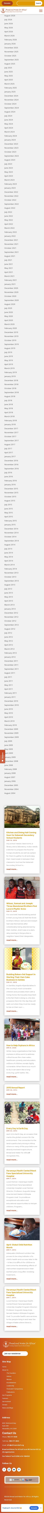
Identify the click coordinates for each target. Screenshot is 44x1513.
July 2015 (8, 504)
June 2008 (8, 765)
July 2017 (8, 448)
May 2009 (8, 749)
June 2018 (8, 404)
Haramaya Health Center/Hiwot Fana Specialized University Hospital (21, 1173)
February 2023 (10, 184)
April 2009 (8, 753)
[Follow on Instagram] (9, 1470)
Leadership (10, 1386)
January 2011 (10, 697)
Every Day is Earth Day (17, 1128)
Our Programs (7, 1395)
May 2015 (8, 512)
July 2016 (8, 472)
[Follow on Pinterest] (19, 1470)
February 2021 (10, 280)
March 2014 (9, 564)
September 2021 (11, 252)
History (9, 1376)
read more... (11, 869)
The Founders (11, 1373)
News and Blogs (7, 1408)
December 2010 (11, 701)
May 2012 (8, 641)
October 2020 (10, 296)
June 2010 (8, 709)
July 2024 (8, 116)
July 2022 (8, 212)
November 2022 (11, 196)
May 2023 (8, 172)
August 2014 (9, 544)
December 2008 (11, 761)
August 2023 (9, 160)
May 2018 (8, 408)
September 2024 (11, 108)
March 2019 (9, 368)
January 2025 (10, 91)
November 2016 (11, 464)
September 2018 (11, 392)
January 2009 (10, 757)
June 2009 (8, 745)
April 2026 (8, 31)
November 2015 (11, 492)
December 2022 (11, 192)
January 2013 (10, 609)
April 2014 (8, 560)
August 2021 (9, 256)
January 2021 (10, 284)
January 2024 (10, 140)
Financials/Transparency (15, 1389)
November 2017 (11, 432)
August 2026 (9, 15)
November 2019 (11, 336)
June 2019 (8, 356)
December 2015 (11, 488)
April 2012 (8, 645)
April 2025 (8, 79)
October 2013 (10, 577)
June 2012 (8, 637)
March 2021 (9, 276)
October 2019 (10, 340)
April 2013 (8, 601)
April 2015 (8, 516)
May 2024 (8, 124)
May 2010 (8, 713)
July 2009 (8, 741)
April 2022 (8, 224)
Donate (7, 3)
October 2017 (10, 436)
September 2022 (11, 204)
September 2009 (11, 737)
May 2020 (8, 316)
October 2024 (10, 104)
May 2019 (8, 360)
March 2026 (9, 35)
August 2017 (9, 444)
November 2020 (11, 292)
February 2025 (10, 87)
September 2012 (11, 625)
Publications (11, 1392)
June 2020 (8, 312)
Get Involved (6, 1401)
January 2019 (10, 376)
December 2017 (11, 428)
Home (4, 1367)
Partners (5, 1398)
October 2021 (10, 248)
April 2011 (8, 689)
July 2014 (8, 548)
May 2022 (8, 220)
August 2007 (9, 777)
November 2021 (11, 244)
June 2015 (8, 508)
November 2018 (11, 384)
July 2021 (8, 260)
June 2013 (8, 593)
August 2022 (9, 208)
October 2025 (10, 55)
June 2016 (8, 476)
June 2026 (8, 23)
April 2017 (8, 452)
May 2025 (8, 75)
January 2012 (10, 657)
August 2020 (9, 304)
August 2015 (9, 500)
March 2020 (9, 324)
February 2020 (10, 328)
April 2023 (8, 176)
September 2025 (11, 59)
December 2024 (11, 96)
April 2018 (8, 412)
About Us (5, 1370)
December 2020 (11, 288)
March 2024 (9, 132)
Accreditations (11, 1383)
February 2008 (10, 769)
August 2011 (9, 673)
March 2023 (9, 180)
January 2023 (10, 188)
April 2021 (8, 272)
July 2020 (8, 308)
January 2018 (10, 424)
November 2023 (11, 148)
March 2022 (9, 228)
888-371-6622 (14, 1441)
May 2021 (8, 268)
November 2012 (11, 617)
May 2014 (8, 557)
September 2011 (11, 669)
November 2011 (11, 665)
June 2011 (8, 681)
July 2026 (8, 19)
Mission (9, 1379)
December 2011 (11, 661)
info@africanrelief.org (15, 1445)
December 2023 (11, 144)
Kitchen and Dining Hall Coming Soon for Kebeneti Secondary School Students (21, 835)
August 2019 (9, 348)
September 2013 (11, 581)
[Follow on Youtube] (14, 1470)
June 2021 (8, 264)
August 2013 (9, 584)
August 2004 (9, 793)
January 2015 (10, 524)
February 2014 (10, 569)
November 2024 (11, 99)
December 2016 (11, 460)
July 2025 (8, 67)
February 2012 (10, 653)
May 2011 (8, 685)
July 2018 (8, 400)
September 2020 (11, 300)
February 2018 (10, 420)
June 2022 (8, 216)
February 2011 (10, 693)
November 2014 (11, 532)
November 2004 (11, 789)
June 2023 (8, 168)
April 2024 (8, 128)
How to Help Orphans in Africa (20, 1045)
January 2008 (10, 773)
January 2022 (10, 236)
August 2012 (9, 629)
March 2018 (9, 416)
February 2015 (10, 520)
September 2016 (11, 468)
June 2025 (8, 71)
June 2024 (8, 120)
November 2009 (11, 733)
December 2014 (11, 528)
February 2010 (10, 725)
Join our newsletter (13, 1353)
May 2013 (8, 597)
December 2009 (11, 729)
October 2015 (10, 496)
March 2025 (9, 84)
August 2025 (9, 63)
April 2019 (8, 364)
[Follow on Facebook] (4, 1470)
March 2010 (9, 721)
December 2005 (11, 785)
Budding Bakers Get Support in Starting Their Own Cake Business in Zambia (20, 977)
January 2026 (10, 43)
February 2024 (10, 136)
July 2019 (8, 352)
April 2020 (8, 320)
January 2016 (10, 484)
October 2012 (10, 621)
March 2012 (9, 649)
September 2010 (11, 705)
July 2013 (8, 589)
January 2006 (10, 781)
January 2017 (10, 456)
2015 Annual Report (15, 1088)
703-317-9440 (12, 1437)
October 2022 (10, 200)
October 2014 (10, 536)
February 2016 (10, 480)
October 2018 (10, 388)
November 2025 (11, 51)
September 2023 (11, 156)
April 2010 (8, 717)
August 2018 (9, 396)
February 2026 (10, 39)
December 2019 (11, 332)
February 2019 (10, 372)
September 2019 (11, 344)
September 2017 (11, 440)
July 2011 (8, 677)
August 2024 (9, 111)
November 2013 (11, 572)
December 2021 (11, 240)
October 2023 (10, 152)
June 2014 (8, 552)
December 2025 (11, 47)
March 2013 (9, 605)
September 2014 (11, 540)
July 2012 (8, 633)
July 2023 (8, 164)
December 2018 (11, 380)
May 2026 (8, 27)
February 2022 (10, 232)
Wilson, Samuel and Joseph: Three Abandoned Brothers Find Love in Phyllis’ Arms (21, 906)
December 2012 (11, 613)
